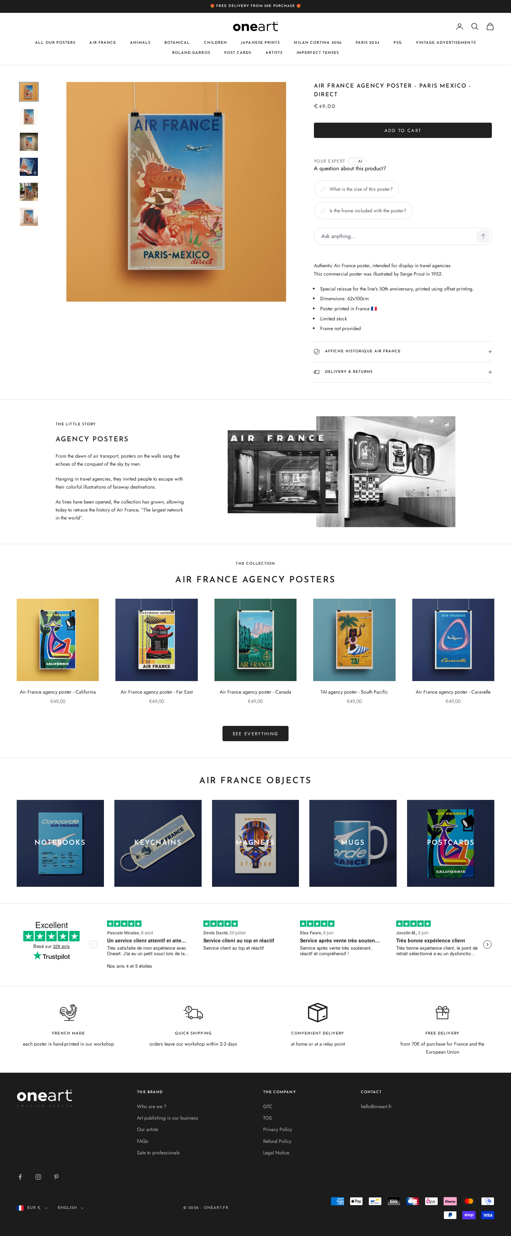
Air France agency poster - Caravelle (453, 691)
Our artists (147, 1129)
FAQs (142, 1141)
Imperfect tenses (318, 53)
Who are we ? (152, 1106)
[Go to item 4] (29, 167)
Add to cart (403, 130)
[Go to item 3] (29, 142)
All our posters (55, 43)
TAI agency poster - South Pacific (354, 691)
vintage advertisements (446, 43)
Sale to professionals (158, 1152)
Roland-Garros (191, 53)
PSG (398, 43)
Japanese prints (260, 43)
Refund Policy (277, 1141)
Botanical (177, 43)
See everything (256, 733)
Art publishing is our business (167, 1117)
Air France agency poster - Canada (255, 691)
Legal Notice (276, 1152)
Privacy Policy (277, 1129)
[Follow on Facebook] (20, 1176)
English (68, 1208)
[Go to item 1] (29, 91)
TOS (267, 1117)
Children (215, 43)
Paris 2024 (368, 43)
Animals (140, 43)
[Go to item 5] (29, 192)
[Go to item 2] (29, 116)
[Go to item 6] (29, 217)
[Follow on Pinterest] (56, 1176)
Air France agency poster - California (58, 691)
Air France (102, 43)
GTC (268, 1106)
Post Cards (238, 53)
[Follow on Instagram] (38, 1176)
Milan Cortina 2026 (317, 43)
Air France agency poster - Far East (157, 691)
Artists (274, 53)
